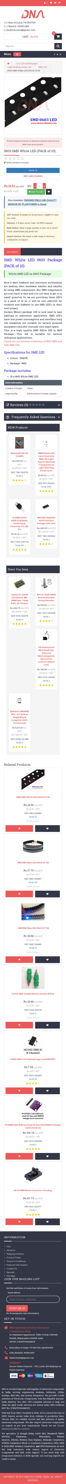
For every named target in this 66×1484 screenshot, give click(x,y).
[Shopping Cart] (55, 2)
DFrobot (6, 1436)
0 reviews (24, 162)
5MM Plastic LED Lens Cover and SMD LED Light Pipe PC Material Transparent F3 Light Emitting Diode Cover (46, 462)
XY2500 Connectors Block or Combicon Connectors (27, 1443)
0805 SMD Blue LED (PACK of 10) (33, 862)
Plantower (21, 1436)
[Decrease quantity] (35, 186)
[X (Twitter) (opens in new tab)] (57, 54)
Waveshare (44, 1436)
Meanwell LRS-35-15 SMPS (19, 454)
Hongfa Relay (27, 1433)
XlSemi (14, 1439)
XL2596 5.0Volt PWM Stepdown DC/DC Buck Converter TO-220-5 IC (19, 523)
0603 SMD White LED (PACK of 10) (32, 797)
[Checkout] (59, 2)
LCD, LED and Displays (26, 63)
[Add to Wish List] (49, 192)
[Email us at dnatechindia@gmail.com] (5, 30)
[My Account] (46, 2)
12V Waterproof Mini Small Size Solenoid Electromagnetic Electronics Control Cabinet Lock (46, 656)
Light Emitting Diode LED (19, 67)
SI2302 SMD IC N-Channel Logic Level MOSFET (33, 1059)
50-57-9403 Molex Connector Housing (33, 1190)
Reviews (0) (19, 405)
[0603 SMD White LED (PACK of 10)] (33, 106)
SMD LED (42, 67)
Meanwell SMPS (55, 1433)
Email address (14, 1292)
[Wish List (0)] (51, 2)
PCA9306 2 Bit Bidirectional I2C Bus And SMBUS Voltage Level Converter (33, 1126)
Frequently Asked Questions (33, 417)
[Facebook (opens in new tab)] (54, 54)
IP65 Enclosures (48, 1446)
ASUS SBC (40, 1433)
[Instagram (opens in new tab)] (60, 54)
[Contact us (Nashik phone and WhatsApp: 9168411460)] (6, 26)
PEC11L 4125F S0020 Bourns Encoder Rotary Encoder (46, 597)
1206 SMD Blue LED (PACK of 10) (33, 928)
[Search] (58, 46)
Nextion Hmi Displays (30, 1439)
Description (12, 251)
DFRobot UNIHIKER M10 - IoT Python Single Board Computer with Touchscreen (19, 717)
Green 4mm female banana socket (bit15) (33, 993)
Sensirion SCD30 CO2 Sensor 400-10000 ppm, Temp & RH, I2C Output (19, 599)
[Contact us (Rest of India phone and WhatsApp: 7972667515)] (6, 22)
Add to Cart (37, 192)
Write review (32, 821)
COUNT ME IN (17, 1308)
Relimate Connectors (53, 1439)
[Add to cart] (19, 828)
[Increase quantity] (44, 186)
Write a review (12, 162)
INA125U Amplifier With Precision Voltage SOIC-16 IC (46, 520)
